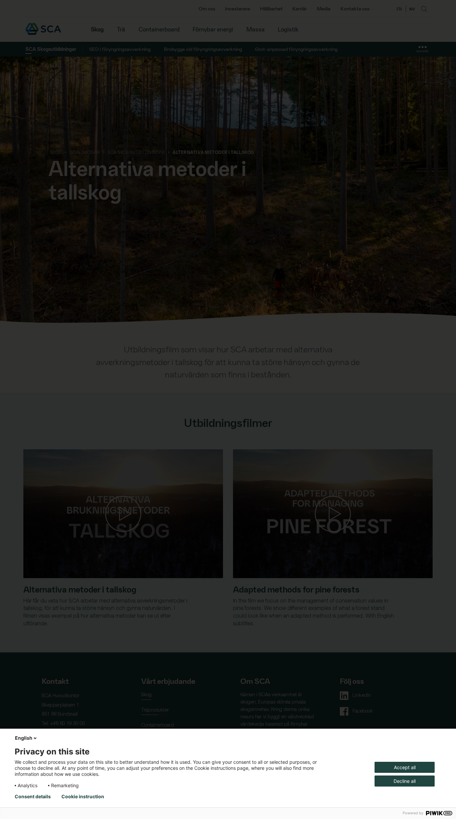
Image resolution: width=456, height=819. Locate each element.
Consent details (33, 796)
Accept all (405, 767)
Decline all (405, 781)
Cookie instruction (82, 796)
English (23, 738)
